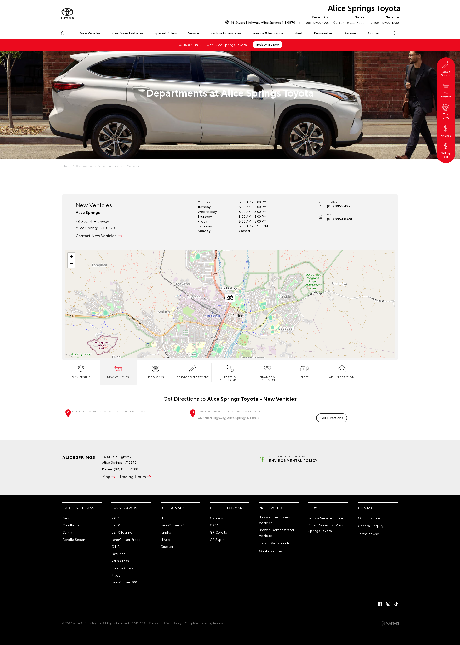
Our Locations (369, 517)
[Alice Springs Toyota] (67, 14)
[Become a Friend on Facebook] (380, 603)
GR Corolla (218, 532)
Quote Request (271, 550)
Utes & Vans (173, 507)
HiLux (165, 517)
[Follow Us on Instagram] (388, 603)
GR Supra (217, 539)
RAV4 (115, 517)
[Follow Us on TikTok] (396, 603)
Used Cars (155, 377)
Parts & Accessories (225, 32)
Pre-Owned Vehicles (127, 32)
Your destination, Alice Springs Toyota (229, 411)
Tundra (166, 532)
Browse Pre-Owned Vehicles (274, 519)
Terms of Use (368, 533)
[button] (230, 298)
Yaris (66, 517)
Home (63, 32)
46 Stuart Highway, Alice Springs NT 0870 (262, 22)
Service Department (193, 377)
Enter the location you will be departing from (109, 411)
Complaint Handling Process (204, 623)
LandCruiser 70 (172, 525)
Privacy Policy (172, 623)
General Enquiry (370, 525)
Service (193, 32)
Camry (67, 532)
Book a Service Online (325, 517)
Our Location (85, 166)
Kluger (116, 575)
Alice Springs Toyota (364, 7)
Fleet (298, 32)
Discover (350, 32)
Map (106, 476)
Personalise (323, 32)
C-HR (115, 546)
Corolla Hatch (73, 525)
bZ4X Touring (121, 532)
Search (394, 33)
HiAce (165, 539)
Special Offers (166, 32)
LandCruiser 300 (124, 582)
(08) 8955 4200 (317, 20)
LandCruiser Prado (126, 539)
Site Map (154, 623)
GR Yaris (216, 517)
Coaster (167, 546)
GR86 (214, 525)
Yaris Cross (120, 560)
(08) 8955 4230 (386, 20)
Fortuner (118, 553)
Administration (341, 377)
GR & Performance (229, 507)
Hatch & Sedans (78, 507)
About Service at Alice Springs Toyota (326, 527)
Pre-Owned (270, 507)
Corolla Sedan (73, 539)
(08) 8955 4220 (351, 20)
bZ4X (115, 525)
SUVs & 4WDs (124, 507)
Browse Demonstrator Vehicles (276, 532)
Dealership (81, 377)
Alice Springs (107, 166)
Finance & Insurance (267, 32)
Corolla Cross (122, 567)
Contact (374, 32)
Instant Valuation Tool (276, 543)
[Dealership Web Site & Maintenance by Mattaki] (389, 623)
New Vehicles (90, 32)
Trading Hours (132, 476)
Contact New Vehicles (96, 235)
